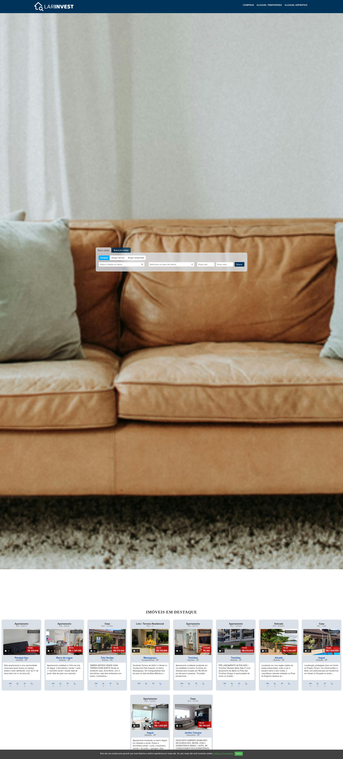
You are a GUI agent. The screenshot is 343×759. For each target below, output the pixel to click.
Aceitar (238, 754)
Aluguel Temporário (269, 5)
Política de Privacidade (223, 753)
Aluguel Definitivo (296, 5)
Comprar (248, 5)
